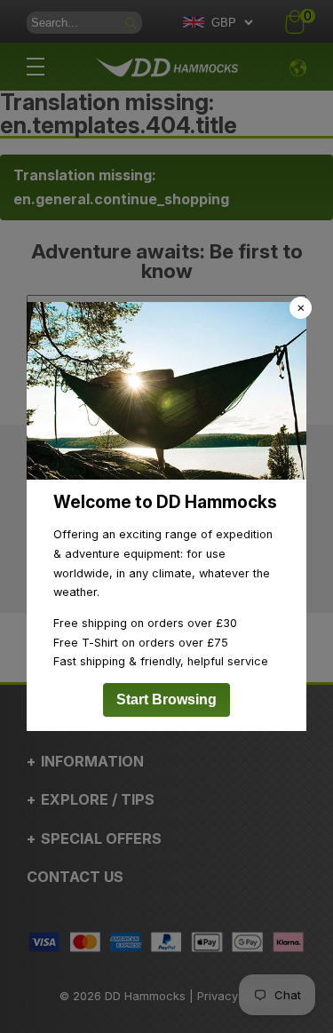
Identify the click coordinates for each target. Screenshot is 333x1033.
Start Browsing (166, 699)
